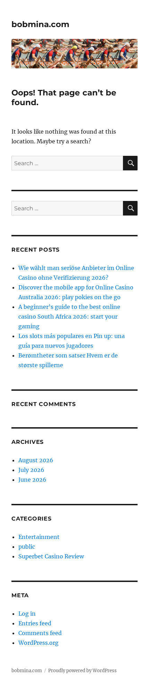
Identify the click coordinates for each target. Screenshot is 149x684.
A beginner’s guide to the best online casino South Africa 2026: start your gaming (69, 316)
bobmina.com (40, 24)
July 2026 (31, 469)
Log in (27, 613)
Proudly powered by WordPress (82, 671)
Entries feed (34, 623)
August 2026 (35, 460)
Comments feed (40, 633)
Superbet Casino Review (51, 556)
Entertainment (39, 536)
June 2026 (32, 479)
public (26, 546)
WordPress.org (38, 642)
